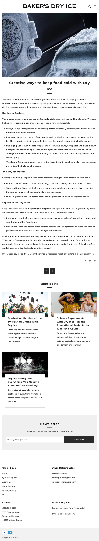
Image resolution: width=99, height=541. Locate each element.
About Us (6, 482)
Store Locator (9, 486)
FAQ (4, 473)
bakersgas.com (59, 473)
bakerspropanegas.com (63, 477)
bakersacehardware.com (63, 482)
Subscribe (79, 439)
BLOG (5, 494)
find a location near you (82, 254)
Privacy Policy (9, 490)
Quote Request (9, 477)
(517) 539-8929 (9, 508)
